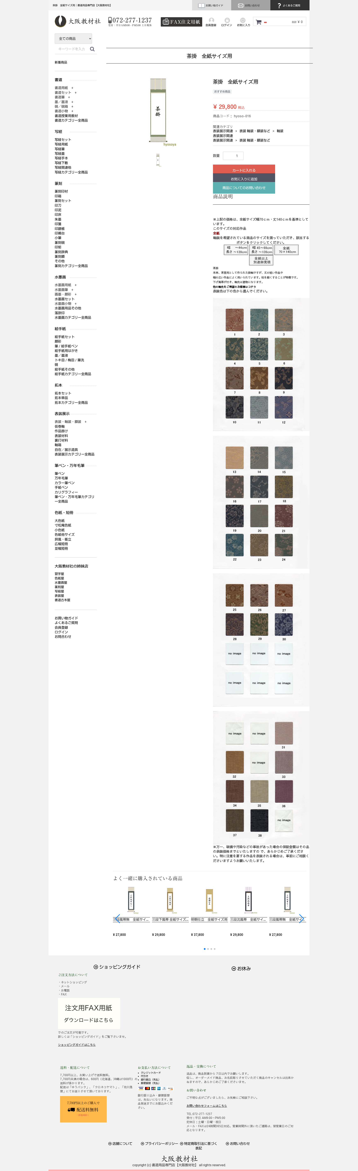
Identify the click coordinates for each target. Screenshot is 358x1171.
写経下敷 (61, 163)
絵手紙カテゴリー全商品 (73, 374)
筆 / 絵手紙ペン (66, 346)
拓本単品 (61, 398)
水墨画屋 (61, 583)
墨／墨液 (61, 356)
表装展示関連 (223, 131)
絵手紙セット (65, 337)
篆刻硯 (60, 243)
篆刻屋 (59, 587)
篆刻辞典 (61, 252)
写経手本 (61, 158)
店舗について (122, 1144)
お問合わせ (63, 637)
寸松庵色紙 (63, 525)
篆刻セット (63, 201)
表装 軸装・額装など (254, 131)
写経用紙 (61, 144)
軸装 (280, 131)
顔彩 (58, 341)
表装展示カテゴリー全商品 (74, 454)
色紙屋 (59, 578)
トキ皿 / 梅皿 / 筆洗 (69, 360)
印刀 (58, 206)
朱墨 (58, 219)
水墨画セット (65, 299)
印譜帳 (60, 229)
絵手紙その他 (65, 369)
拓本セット (63, 393)
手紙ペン (61, 488)
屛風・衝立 (63, 539)
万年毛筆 (61, 478)
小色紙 (60, 530)
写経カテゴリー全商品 (71, 172)
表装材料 (61, 436)
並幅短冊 (61, 549)
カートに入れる (244, 170)
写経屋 (59, 591)
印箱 (58, 196)
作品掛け (61, 431)
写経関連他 (63, 168)
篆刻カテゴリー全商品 (71, 266)
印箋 (58, 224)
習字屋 (59, 574)
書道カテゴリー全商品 (71, 120)
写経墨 (60, 154)
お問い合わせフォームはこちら (206, 1106)
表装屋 (59, 596)
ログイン (61, 632)
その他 (60, 261)
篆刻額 (60, 257)
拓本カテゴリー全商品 (71, 403)
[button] (301, 918)
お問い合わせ (252, 5)
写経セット (63, 140)
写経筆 (60, 149)
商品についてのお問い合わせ (244, 188)
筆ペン (60, 474)
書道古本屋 (62, 600)
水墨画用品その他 (68, 308)
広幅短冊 (61, 544)
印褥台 (60, 233)
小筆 (58, 238)
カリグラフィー (66, 492)
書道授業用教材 (66, 116)
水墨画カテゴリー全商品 (73, 318)
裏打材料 (61, 440)
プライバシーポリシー (161, 1144)
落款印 (60, 313)
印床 (58, 215)
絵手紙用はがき (66, 351)
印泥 (58, 210)
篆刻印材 (61, 191)
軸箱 (58, 445)
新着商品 (61, 62)
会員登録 (61, 628)
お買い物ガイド (214, 5)
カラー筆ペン (65, 483)
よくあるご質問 (291, 5)
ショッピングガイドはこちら (77, 1045)
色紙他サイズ (65, 535)
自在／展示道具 (66, 450)
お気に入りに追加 (244, 179)
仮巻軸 (60, 427)
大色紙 (60, 521)
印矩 (58, 247)
